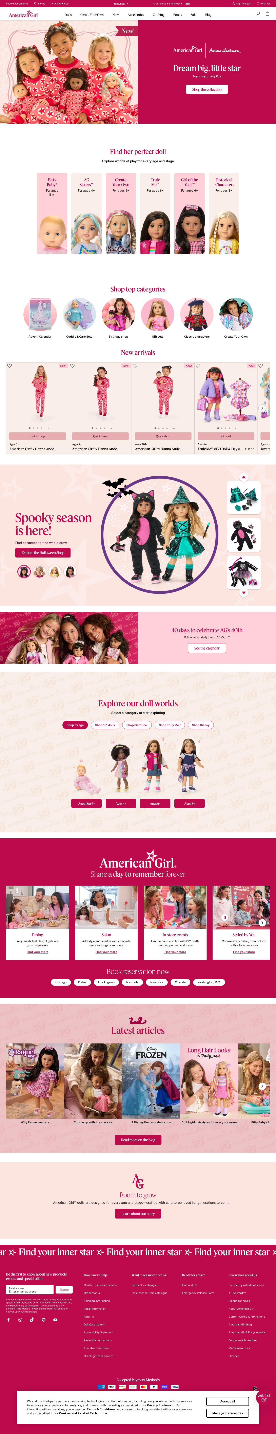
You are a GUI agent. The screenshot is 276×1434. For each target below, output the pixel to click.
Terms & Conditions (101, 1409)
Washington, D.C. (209, 982)
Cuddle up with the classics (93, 1122)
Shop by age (75, 725)
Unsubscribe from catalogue (149, 1293)
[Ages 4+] (121, 765)
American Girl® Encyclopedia (247, 1332)
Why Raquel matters (35, 1122)
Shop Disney (201, 725)
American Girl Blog (240, 1324)
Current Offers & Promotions (247, 1316)
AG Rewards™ (237, 1293)
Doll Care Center (94, 1324)
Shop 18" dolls (105, 725)
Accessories (136, 15)
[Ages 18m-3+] (86, 765)
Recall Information (95, 1308)
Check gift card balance (99, 1356)
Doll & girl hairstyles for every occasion (209, 1122)
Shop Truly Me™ (170, 725)
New (116, 15)
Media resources (239, 1348)
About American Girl (241, 1308)
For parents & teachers (243, 1340)
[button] (264, 1398)
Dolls (68, 15)
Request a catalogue (145, 1285)
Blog (208, 15)
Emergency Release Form (198, 1293)
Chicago (60, 982)
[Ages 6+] (155, 765)
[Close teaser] (255, 1388)
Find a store (173, 3)
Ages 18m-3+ (86, 803)
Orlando (180, 982)
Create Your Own (92, 15)
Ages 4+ (121, 803)
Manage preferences (227, 1413)
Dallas (82, 982)
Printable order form (96, 1348)
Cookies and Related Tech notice (83, 1413)
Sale (193, 15)
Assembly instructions (98, 1340)
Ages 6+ (155, 803)
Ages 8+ (189, 803)
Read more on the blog (138, 1140)
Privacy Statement (161, 1405)
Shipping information (97, 1300)
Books (177, 15)
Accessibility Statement (98, 1332)
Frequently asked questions (246, 1285)
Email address (16, 1288)
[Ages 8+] (189, 765)
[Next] (244, 593)
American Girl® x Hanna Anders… (33, 449)
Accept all (227, 1401)
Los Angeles (106, 982)
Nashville (132, 982)
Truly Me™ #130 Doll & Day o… (220, 449)
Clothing (158, 15)
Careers (234, 1356)
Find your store (37, 952)
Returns (89, 1316)
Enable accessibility (17, 3)
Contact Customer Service (100, 1285)
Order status (92, 1293)
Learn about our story (138, 1213)
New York (156, 982)
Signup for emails (240, 1300)
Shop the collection (207, 89)
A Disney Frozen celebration (151, 1122)
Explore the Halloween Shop (43, 552)
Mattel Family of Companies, (25, 1305)
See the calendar (207, 648)
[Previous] (244, 478)
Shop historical (136, 725)
